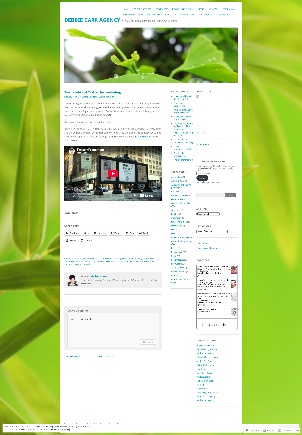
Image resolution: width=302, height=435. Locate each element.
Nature (174, 230)
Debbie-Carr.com (89, 97)
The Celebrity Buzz (204, 381)
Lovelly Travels (203, 389)
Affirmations (177, 177)
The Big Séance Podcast (207, 357)
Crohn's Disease (178, 195)
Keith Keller (111, 261)
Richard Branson (206, 282)
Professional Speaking (132, 259)
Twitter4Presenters (183, 14)
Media (201, 9)
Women (174, 275)
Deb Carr (101, 261)
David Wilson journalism (207, 349)
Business (78, 259)
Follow (202, 178)
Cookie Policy (64, 429)
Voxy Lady (223, 14)
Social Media (228, 9)
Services (213, 9)
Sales (156, 259)
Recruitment (148, 259)
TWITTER (201, 243)
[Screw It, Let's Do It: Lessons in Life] (234, 287)
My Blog (200, 385)
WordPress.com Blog (205, 396)
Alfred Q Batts (177, 181)
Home (125, 9)
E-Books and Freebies (183, 9)
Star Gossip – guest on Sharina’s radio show (146, 14)
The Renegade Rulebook (207, 392)
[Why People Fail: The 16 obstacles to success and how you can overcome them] (234, 301)
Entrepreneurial (90, 259)
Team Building (177, 268)
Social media (122, 261)
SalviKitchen (201, 369)
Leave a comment (106, 97)
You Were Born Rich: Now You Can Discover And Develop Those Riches (213, 267)
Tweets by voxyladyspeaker (208, 248)
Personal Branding (113, 259)
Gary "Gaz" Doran (204, 373)
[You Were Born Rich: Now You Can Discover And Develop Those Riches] (234, 274)
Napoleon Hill (205, 311)
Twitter (132, 261)
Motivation (176, 226)
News (173, 233)
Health (174, 214)
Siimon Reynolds (206, 300)
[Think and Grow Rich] (234, 316)
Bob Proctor (204, 271)
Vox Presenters (203, 377)
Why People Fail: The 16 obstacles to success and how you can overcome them (213, 296)
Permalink (87, 264)
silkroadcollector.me (205, 365)
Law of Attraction (179, 222)
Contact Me (162, 9)
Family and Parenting (180, 203)
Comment (148, 342)
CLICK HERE (141, 136)
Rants (173, 248)
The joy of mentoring (183, 160)
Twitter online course (145, 261)
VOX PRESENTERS (206, 14)
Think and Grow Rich (206, 309)
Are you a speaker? (142, 9)
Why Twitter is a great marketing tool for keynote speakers (183, 126)
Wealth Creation (83, 261)
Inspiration (176, 218)
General (101, 259)
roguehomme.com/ (205, 345)
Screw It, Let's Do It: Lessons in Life (213, 280)
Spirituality (176, 264)
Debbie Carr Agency (92, 20)
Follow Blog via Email (211, 161)
